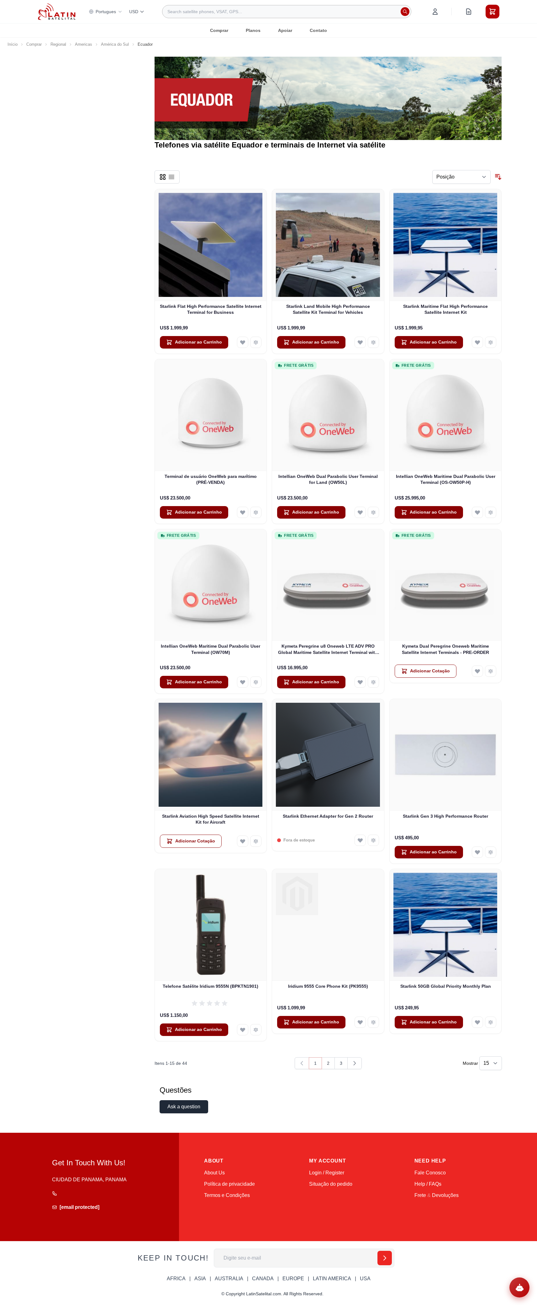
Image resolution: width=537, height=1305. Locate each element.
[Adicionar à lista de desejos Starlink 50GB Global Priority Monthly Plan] (477, 1022)
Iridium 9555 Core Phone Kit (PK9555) (328, 986)
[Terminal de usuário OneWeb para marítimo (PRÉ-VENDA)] (211, 415)
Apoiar (285, 30)
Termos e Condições (227, 1195)
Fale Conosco (430, 1172)
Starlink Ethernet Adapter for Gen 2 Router (328, 816)
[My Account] (435, 11)
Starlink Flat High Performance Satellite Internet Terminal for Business (210, 309)
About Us (214, 1172)
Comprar (219, 30)
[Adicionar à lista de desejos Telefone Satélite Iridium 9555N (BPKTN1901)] (242, 1029)
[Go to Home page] (57, 11)
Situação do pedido (330, 1184)
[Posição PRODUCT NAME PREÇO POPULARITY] (461, 177)
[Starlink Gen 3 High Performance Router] (446, 755)
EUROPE (293, 1278)
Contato (318, 30)
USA (365, 1278)
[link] (302, 1063)
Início (13, 44)
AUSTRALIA (229, 1278)
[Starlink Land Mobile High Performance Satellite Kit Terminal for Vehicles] (328, 245)
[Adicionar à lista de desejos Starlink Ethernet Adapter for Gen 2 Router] (360, 840)
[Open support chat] (519, 1287)
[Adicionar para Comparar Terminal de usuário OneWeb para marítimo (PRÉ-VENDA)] (255, 512)
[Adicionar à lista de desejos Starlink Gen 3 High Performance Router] (477, 852)
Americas (83, 44)
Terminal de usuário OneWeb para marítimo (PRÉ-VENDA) (211, 479)
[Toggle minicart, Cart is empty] (492, 11)
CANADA (263, 1278)
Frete (420, 1195)
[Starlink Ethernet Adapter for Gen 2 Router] (328, 755)
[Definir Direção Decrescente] (498, 177)
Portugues (106, 11)
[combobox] (286, 11)
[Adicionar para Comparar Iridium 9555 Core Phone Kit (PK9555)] (373, 1022)
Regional (58, 44)
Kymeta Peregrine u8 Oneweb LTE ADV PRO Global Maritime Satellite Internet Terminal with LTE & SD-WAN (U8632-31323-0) (328, 649)
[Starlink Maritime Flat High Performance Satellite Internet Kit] (446, 245)
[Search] (405, 11)
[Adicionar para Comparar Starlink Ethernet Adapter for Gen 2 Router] (373, 840)
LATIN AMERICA (332, 1278)
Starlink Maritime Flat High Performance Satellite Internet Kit (445, 309)
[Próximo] (354, 1063)
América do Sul (115, 44)
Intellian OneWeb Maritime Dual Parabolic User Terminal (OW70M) (210, 649)
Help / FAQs (427, 1184)
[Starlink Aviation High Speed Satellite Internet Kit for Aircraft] (211, 755)
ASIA (200, 1278)
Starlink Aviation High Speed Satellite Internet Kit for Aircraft (210, 819)
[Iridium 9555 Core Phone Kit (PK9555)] (328, 925)
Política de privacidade (229, 1184)
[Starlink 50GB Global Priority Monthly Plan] (446, 925)
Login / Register (326, 1172)
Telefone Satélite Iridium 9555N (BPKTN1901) (210, 986)
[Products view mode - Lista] (171, 177)
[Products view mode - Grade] (162, 177)
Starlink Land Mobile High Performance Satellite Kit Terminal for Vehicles (328, 309)
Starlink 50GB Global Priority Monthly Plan (445, 986)
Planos (253, 30)
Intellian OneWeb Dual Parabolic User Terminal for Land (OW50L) (328, 479)
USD (133, 11)
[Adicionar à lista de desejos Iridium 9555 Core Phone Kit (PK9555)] (360, 1022)
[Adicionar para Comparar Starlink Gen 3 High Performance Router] (490, 852)
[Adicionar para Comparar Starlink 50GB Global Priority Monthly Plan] (490, 1022)
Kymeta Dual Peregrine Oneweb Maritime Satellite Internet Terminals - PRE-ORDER (445, 649)
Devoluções (445, 1195)
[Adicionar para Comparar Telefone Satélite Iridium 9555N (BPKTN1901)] (255, 1029)
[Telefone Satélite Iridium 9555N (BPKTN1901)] (211, 925)
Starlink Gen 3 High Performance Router (445, 816)
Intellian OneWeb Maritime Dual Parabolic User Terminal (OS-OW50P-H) (445, 479)
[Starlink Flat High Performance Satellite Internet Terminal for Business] (211, 245)
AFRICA (176, 1278)
